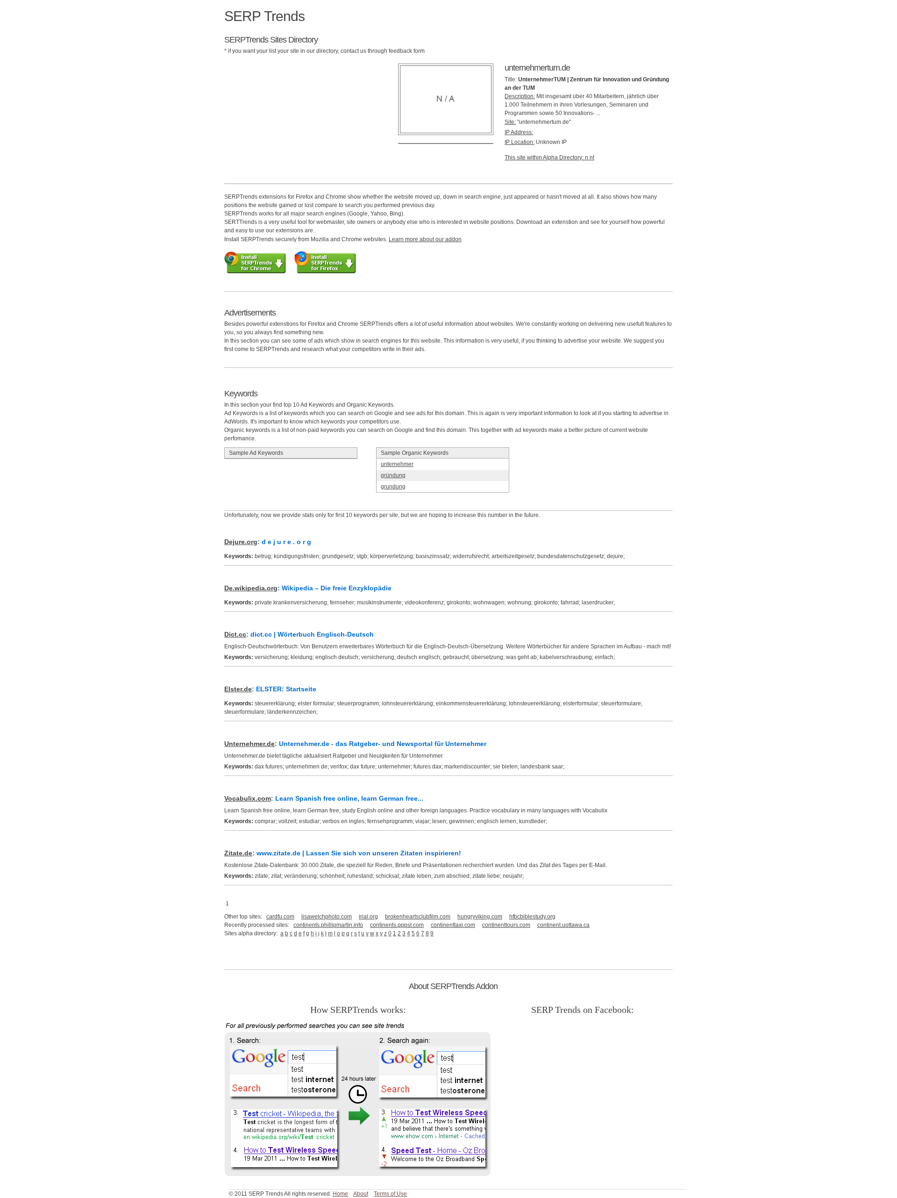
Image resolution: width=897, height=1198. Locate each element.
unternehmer (397, 464)
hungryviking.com (479, 916)
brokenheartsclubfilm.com (417, 916)
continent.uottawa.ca (563, 925)
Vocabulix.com (247, 798)
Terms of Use (390, 1194)
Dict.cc (235, 634)
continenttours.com (506, 925)
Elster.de (238, 689)
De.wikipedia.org (251, 588)
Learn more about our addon (425, 239)
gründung (393, 475)
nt (592, 157)
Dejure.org (240, 541)
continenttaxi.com (453, 925)
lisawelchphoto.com (326, 916)
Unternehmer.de (249, 743)
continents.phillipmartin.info (328, 925)
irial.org (368, 916)
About (360, 1194)
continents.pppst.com (397, 925)
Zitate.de (238, 853)
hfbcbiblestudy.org (532, 916)
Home (340, 1194)
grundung (393, 486)
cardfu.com (280, 916)
